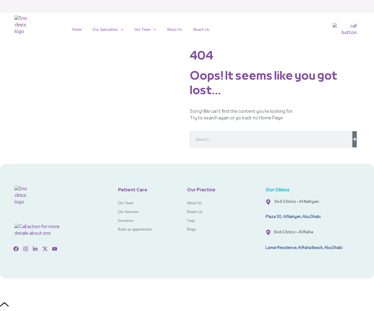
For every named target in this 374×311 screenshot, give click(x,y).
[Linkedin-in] (35, 249)
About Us (174, 29)
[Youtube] (55, 249)
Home (77, 29)
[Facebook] (16, 249)
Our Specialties (105, 29)
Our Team (142, 29)
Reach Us (201, 29)
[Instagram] (25, 249)
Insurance (126, 220)
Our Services (128, 212)
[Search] (354, 139)
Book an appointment (135, 229)
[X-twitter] (45, 249)
